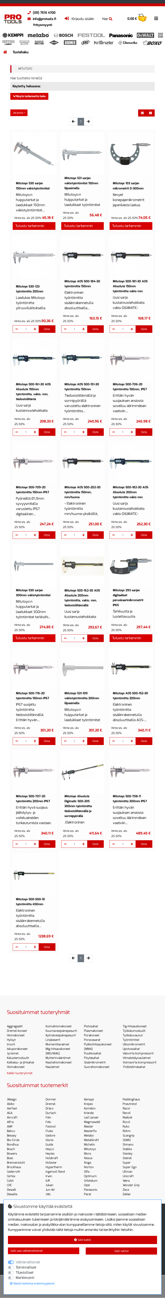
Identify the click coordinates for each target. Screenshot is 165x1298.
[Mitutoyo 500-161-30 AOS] (34, 360)
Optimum (90, 1176)
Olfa (86, 1172)
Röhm (127, 1131)
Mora (87, 1154)
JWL (48, 1194)
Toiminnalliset (26, 1267)
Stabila (127, 1149)
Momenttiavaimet (57, 1044)
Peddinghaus (131, 1099)
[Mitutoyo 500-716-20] (34, 669)
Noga (87, 1163)
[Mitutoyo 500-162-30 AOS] (82, 566)
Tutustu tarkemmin (29, 226)
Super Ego (130, 1167)
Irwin (49, 1176)
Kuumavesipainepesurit (61, 1031)
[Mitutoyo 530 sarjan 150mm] (34, 154)
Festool (51, 1126)
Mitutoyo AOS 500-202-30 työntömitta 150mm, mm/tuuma (82, 492)
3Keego (12, 1099)
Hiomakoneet (15, 1035)
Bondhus (13, 1145)
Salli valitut (121, 1251)
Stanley (128, 1154)
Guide (49, 1145)
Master (88, 1126)
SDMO (127, 1140)
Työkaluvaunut (133, 1035)
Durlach (51, 1113)
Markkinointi (25, 1277)
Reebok (127, 1117)
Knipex (88, 1104)
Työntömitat (131, 1040)
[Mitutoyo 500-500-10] (34, 875)
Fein (48, 1117)
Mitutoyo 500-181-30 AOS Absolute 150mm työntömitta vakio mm (130, 286)
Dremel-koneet (17, 1031)
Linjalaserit (53, 1040)
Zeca (126, 1190)
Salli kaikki (84, 1240)
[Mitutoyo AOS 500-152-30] (131, 669)
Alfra (10, 1122)
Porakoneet (91, 1035)
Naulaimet (52, 1067)
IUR (48, 1181)
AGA (9, 1113)
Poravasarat (92, 1040)
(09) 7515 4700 (44, 13)
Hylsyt (11, 1040)
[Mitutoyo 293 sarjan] (131, 566)
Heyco (50, 1149)
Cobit (10, 1181)
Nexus (88, 1158)
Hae (105, 19)
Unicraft (128, 1176)
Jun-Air (50, 1190)
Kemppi (89, 1099)
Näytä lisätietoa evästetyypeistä (33, 1283)
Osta (47, 329)
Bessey (11, 1136)
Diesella (12, 1194)
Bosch (11, 1149)
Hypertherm (54, 1167)
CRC (9, 1185)
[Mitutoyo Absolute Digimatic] (82, 772)
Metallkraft (91, 1140)
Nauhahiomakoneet (59, 1062)
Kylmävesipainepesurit (61, 1035)
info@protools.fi (44, 19)
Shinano (128, 1145)
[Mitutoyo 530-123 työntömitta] (34, 257)
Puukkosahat (92, 1053)
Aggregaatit (15, 1026)
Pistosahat (91, 1026)
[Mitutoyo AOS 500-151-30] (82, 360)
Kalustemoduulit (18, 1058)
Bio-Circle (13, 1140)
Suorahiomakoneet (96, 1067)
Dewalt (11, 1190)
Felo (48, 1122)
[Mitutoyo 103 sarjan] (131, 154)
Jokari (49, 1185)
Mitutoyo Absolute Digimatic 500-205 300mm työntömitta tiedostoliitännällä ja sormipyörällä (78, 806)
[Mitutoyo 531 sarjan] (82, 154)
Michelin (89, 1145)
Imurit (11, 1044)
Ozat (87, 1185)
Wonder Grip (131, 1185)
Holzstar (51, 1163)
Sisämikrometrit (95, 1062)
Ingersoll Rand (55, 1172)
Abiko (10, 1104)
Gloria (49, 1140)
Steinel (127, 1158)
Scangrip (128, 1136)
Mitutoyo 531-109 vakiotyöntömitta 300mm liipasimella (81, 698)
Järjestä (18, 113)
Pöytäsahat (91, 1058)
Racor (126, 1108)
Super (127, 1163)
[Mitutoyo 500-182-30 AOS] (131, 463)
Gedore (50, 1136)
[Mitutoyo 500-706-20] (131, 360)
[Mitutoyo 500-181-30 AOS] (131, 257)
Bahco (11, 1131)
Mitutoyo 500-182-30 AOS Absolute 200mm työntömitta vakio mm (130, 492)
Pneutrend (130, 1104)
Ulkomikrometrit (134, 1044)
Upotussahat (131, 1049)
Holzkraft (52, 1158)
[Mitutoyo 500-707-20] (34, 772)
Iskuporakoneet (17, 1049)
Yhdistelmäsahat (134, 1067)
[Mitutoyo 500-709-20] (34, 463)
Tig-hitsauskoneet (135, 1026)
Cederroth (13, 1172)
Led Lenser (91, 1117)
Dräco (49, 1108)
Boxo (10, 1158)
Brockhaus (14, 1167)
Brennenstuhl (16, 1163)
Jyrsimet (12, 1053)
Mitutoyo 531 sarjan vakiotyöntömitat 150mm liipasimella (81, 183)
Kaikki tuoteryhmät (19, 1073)
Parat (87, 1194)
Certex (11, 1176)
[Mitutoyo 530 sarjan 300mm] (34, 566)
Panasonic (91, 1190)
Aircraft (12, 1117)
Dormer (51, 1099)
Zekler (127, 1194)
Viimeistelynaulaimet (137, 1058)
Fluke (49, 1131)
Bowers (12, 1154)
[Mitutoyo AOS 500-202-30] (82, 463)
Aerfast (12, 1108)
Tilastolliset (25, 1272)
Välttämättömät (28, 1262)
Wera (126, 1181)
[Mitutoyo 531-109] (82, 669)
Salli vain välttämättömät (27, 1251)
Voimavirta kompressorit (139, 1062)
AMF (10, 1126)
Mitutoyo (90, 1149)
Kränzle (89, 1113)
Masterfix (90, 1131)
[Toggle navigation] (156, 18)
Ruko (126, 1126)
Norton (89, 1167)
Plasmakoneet (93, 1031)
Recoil (127, 1113)
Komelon (90, 1108)
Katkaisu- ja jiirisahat (20, 1062)
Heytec (50, 1154)
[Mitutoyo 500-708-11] (131, 772)
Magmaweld (92, 1122)
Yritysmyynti (42, 25)
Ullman (127, 1172)
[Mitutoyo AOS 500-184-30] (82, 257)
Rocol (126, 1122)
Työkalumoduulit (134, 1031)
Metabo (89, 1136)
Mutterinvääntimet (58, 1058)
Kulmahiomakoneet (59, 1026)
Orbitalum (91, 1181)
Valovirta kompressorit (138, 1053)
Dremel (50, 1104)
